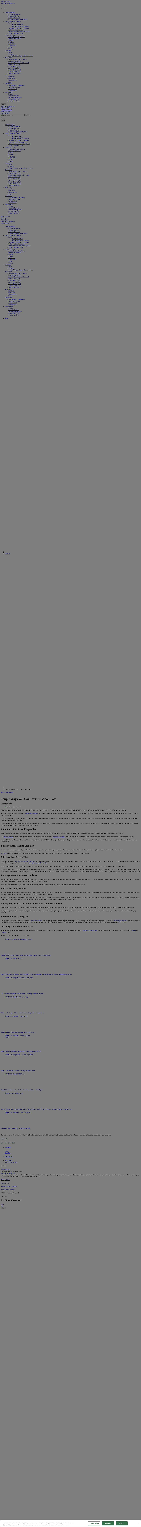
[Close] (138, 1523)
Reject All (108, 1523)
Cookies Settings (94, 1523)
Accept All (121, 1523)
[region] (70, 1523)
